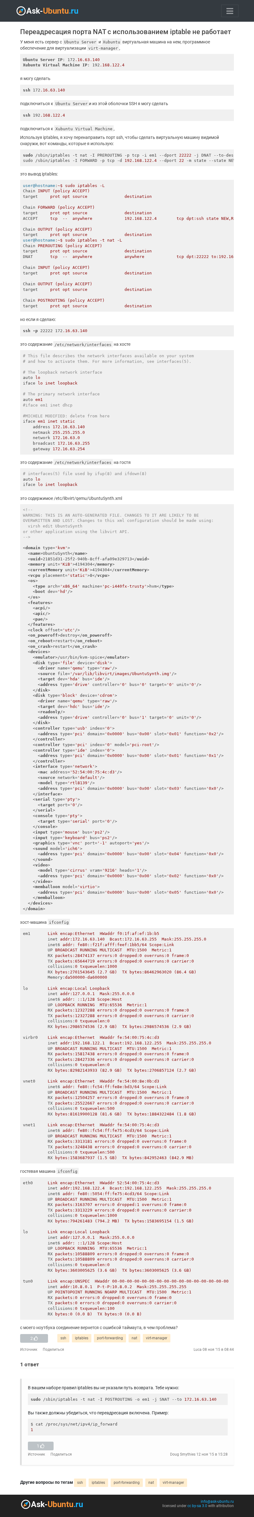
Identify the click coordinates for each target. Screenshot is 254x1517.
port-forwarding (110, 1338)
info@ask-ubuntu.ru (217, 1501)
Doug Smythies (182, 1454)
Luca (198, 1349)
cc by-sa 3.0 (197, 1506)
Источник (28, 1349)
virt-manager (156, 1338)
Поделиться (53, 1349)
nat (134, 1338)
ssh (63, 1338)
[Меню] (230, 11)
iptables (81, 1338)
